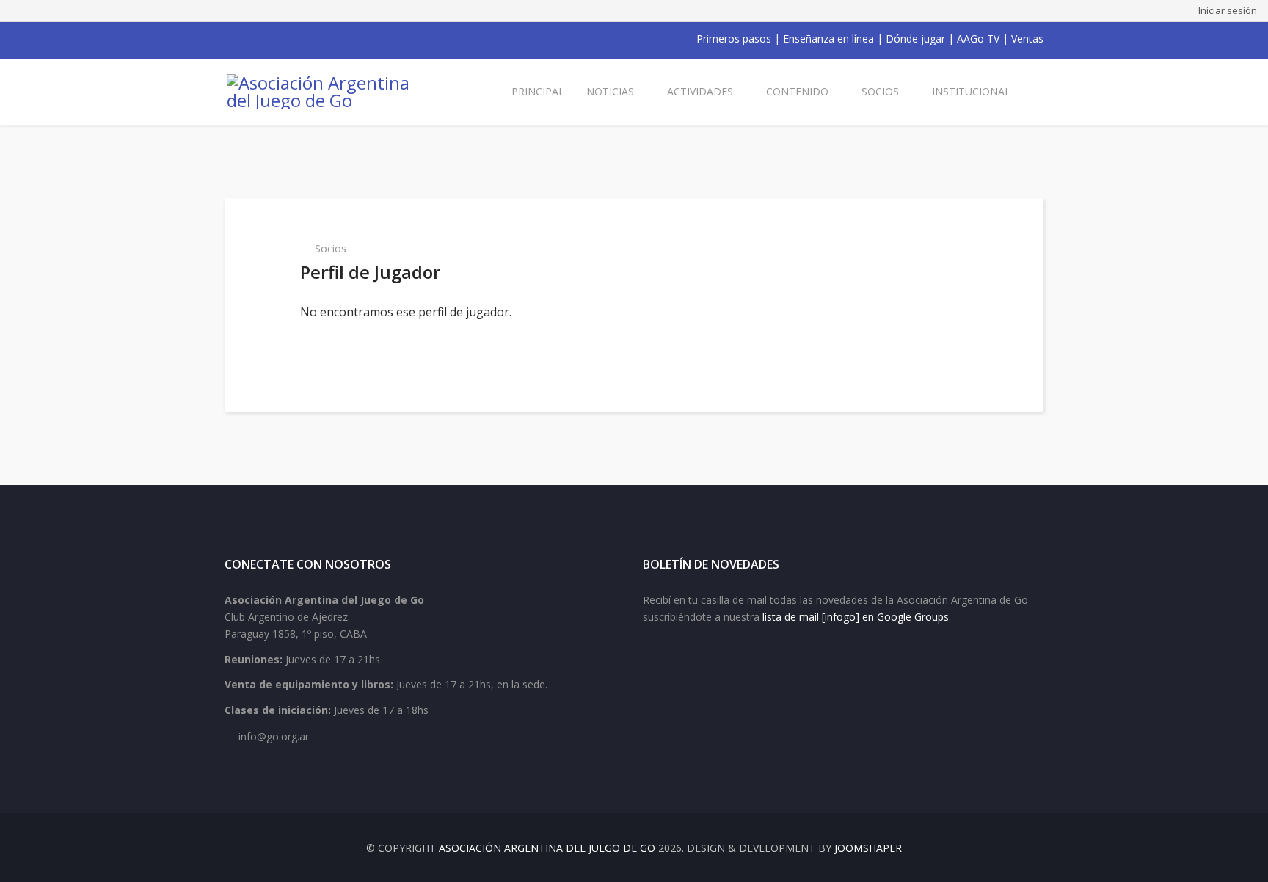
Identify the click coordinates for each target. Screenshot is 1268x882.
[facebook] (230, 39)
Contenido (797, 91)
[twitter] (249, 39)
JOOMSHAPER (868, 848)
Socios (880, 91)
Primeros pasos (733, 38)
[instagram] (287, 39)
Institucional (971, 91)
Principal (537, 91)
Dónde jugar (915, 38)
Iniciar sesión (1227, 10)
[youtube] (268, 39)
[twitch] (306, 39)
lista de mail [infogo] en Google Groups (855, 617)
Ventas (1027, 38)
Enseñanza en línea (828, 38)
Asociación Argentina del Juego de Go (547, 848)
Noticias (610, 91)
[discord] (325, 39)
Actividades (700, 91)
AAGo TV (978, 38)
